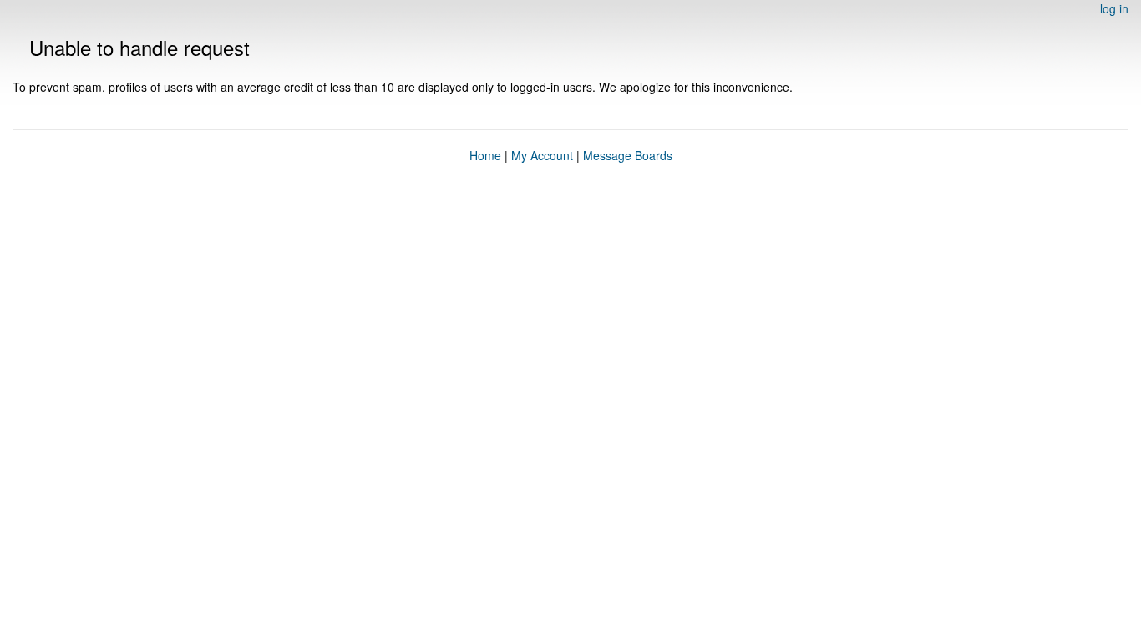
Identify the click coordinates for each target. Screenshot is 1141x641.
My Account (542, 155)
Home (485, 155)
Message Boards (627, 155)
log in (1114, 8)
